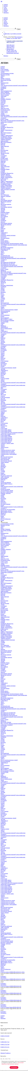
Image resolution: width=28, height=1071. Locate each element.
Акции (5, 8)
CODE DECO (4, 250)
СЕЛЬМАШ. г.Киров (6, 136)
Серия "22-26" (4, 111)
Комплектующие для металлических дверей (12, 243)
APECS (2, 76)
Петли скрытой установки (7, 320)
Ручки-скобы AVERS (6, 431)
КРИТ (2, 89)
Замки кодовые (4, 140)
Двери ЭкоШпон (5, 92)
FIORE (2, 496)
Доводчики (3, 96)
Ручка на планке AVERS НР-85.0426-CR (11, 1000)
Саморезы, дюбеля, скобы (7, 443)
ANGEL (3, 497)
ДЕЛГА (2, 226)
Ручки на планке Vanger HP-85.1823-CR (11, 1007)
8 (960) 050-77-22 (8, 33)
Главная (6, 4)
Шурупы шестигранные (7, 456)
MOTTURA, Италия (6, 271)
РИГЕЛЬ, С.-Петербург (6, 182)
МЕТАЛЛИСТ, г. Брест (6, 319)
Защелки (3, 199)
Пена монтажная (5, 459)
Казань (2, 473)
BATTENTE (4, 363)
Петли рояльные (5, 317)
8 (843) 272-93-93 (17, 33)
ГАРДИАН (3, 88)
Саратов (3, 396)
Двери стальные (5, 95)
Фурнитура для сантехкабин (8, 509)
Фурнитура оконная (6, 482)
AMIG (2, 296)
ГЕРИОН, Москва (5, 174)
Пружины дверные (5, 504)
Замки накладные (5, 166)
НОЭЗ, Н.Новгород (6, 519)
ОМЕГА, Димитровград (7, 135)
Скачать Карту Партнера (3, 1017)
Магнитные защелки (6, 201)
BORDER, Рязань (5, 115)
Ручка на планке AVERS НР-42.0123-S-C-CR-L (13, 972)
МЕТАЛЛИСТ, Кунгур (6, 483)
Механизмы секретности (7, 247)
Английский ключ (5, 255)
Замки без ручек (5, 108)
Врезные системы (5, 74)
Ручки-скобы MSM (5, 435)
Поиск (18, 29)
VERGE (3, 412)
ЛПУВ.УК (3, 282)
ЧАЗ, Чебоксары (5, 194)
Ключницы (3, 236)
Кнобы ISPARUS (5, 242)
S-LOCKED (4, 124)
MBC (2, 388)
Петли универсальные (6, 328)
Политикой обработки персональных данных (12, 1063)
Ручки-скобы (4, 428)
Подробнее (3, 977)
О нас (5, 7)
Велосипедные (4, 150)
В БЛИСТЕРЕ (4, 158)
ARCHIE (3, 209)
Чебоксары (3, 165)
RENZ (2, 123)
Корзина (6, 55)
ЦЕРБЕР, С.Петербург (6, 186)
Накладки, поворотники (7, 285)
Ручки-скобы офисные (6, 440)
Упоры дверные (5, 462)
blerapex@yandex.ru (5, 1053)
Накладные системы (6, 80)
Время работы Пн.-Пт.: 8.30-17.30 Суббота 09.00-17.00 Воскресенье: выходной (13, 51)
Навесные (3, 151)
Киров (2, 516)
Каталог (6, 6)
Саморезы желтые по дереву (8, 450)
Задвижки (3, 205)
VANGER (3, 101)
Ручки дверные (4, 361)
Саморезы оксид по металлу (8, 452)
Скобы (2, 455)
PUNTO (3, 409)
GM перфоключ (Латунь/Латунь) (9, 265)
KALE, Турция (4, 119)
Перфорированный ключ (7, 257)
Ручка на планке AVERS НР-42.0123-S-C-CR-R (13, 979)
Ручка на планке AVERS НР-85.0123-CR (11, 986)
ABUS (2, 147)
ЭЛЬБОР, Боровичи (6, 139)
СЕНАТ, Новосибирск (6, 138)
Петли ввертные (5, 303)
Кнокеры (3, 362)
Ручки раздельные (5, 397)
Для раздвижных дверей (7, 490)
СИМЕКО (3, 234)
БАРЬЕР (3, 172)
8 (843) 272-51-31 (5, 1047)
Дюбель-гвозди (4, 447)
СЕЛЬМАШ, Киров (6, 184)
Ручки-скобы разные (6, 442)
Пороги (2, 359)
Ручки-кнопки (4, 423)
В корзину (3, 976)
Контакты (6, 12)
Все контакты (18, 37)
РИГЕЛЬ (3, 145)
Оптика (2, 294)
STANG (3, 470)
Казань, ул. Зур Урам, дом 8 (14, 38)
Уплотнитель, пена (5, 458)
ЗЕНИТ (2, 413)
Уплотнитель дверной (6, 460)
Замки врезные (4, 105)
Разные (2, 104)
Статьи (5, 11)
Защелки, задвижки (6, 196)
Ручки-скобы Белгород (6, 438)
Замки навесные (5, 146)
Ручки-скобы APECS (6, 429)
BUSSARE (3, 400)
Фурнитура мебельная (6, 475)
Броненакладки (4, 82)
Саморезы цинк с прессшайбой (9, 454)
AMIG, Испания (5, 477)
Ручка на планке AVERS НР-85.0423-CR (11, 993)
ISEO (2, 77)
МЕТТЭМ (3, 180)
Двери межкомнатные (6, 91)
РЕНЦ (2, 231)
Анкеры (3, 444)
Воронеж (3, 424)
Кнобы (2, 239)
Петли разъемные (5, 315)
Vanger (2, 330)
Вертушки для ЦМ (5, 249)
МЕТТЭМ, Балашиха (6, 132)
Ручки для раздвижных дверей (8, 367)
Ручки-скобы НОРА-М (6, 439)
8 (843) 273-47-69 (5, 1044)
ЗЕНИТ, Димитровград (6, 130)
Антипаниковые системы (7, 73)
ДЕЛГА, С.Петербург (6, 176)
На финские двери (5, 109)
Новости (6, 10)
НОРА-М (3, 103)
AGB (2, 197)
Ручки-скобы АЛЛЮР (6, 436)
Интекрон (3, 292)
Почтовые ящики (5, 238)
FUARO (3, 290)
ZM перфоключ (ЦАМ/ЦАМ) (8, 262)
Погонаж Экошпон (5, 93)
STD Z (2, 284)
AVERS (2, 113)
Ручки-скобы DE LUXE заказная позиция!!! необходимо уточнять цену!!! (12, 433)
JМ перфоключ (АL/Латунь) (8, 263)
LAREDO (3, 371)
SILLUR (3, 398)
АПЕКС (3, 167)
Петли (2, 301)
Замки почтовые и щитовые (8, 189)
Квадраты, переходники (7, 492)
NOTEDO (3, 100)
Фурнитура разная (5, 489)
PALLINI (3, 217)
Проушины (3, 502)
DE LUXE (3, 365)
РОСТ (2, 293)
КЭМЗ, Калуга (4, 178)
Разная (2, 481)
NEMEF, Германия (5, 78)
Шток (2, 254)
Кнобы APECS (4, 240)
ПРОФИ (3, 128)
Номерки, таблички (6, 493)
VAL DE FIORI (4, 321)
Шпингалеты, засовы (6, 510)
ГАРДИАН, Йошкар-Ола (7, 127)
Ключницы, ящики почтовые (8, 235)
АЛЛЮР (3, 126)
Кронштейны (4, 478)
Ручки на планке (5, 378)
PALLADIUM (4, 216)
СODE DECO (4, 232)
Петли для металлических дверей (9, 309)
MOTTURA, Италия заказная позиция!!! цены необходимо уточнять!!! (12, 121)
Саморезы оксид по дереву (7, 451)
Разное (2, 230)
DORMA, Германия (6, 99)
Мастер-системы (5, 153)
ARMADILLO (4, 312)
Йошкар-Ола (4, 425)
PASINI (2, 366)
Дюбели (3, 446)
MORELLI (3, 215)
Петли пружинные (5, 311)
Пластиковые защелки (6, 200)
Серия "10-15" (4, 112)
